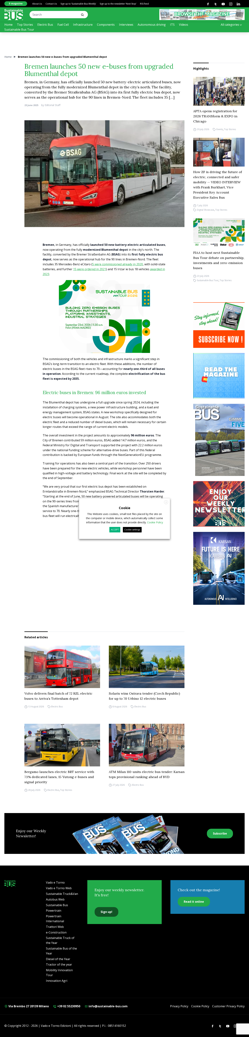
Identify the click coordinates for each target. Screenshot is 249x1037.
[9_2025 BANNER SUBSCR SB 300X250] (220, 325)
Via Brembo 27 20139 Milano (28, 1006)
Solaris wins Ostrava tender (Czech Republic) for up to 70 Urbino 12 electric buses (144, 696)
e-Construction (56, 932)
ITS (172, 25)
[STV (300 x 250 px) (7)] (220, 376)
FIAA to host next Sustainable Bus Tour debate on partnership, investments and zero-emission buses (218, 260)
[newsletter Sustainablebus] (220, 504)
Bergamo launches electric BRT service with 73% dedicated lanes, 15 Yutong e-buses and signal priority (59, 777)
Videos (183, 25)
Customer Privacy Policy (228, 1006)
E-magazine (16, 3)
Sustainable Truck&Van (62, 894)
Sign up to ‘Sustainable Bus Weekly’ (78, 3)
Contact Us (51, 3)
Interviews (126, 25)
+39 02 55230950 (68, 1006)
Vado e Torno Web (59, 888)
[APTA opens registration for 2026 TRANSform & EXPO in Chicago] (219, 91)
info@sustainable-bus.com (108, 1006)
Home (8, 25)
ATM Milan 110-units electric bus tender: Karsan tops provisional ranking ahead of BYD (146, 774)
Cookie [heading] (124, 507)
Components (106, 25)
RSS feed (144, 3)
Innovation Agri (56, 981)
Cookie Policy (200, 1006)
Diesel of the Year (58, 959)
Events (219, 129)
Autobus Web (55, 899)
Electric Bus (45, 25)
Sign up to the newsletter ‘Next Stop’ (118, 3)
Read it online (194, 902)
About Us (37, 3)
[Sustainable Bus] (13, 14)
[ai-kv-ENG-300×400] (220, 568)
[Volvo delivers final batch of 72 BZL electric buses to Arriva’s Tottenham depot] (62, 667)
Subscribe (220, 833)
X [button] (166, 502)
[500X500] (104, 322)
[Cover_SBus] (220, 440)
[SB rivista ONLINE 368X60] (202, 14)
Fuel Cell (63, 25)
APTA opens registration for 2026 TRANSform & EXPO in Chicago (215, 116)
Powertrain (53, 911)
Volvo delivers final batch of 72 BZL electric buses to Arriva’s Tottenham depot (58, 696)
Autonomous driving (152, 25)
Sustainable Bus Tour (19, 30)
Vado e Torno (55, 882)
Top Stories (25, 25)
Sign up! (106, 912)
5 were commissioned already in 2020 (117, 264)
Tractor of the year (59, 964)
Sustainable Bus (57, 905)
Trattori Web (55, 927)
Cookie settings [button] (132, 529)
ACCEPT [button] (115, 529)
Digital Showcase (205, 209)
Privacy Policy (179, 1006)
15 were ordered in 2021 (89, 269)
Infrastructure (83, 25)
